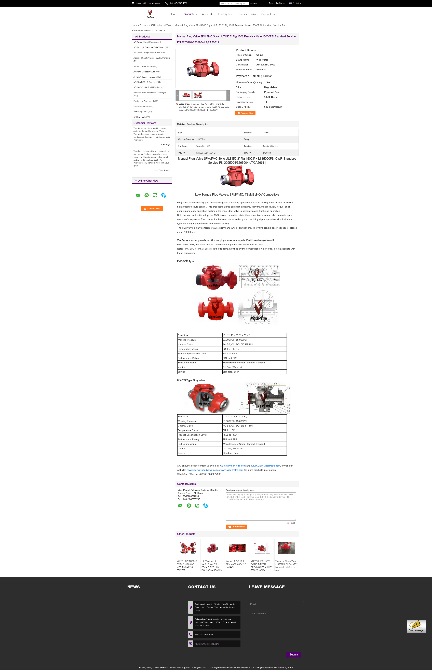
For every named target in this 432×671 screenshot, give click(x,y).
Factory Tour (225, 14)
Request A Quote (277, 3)
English (296, 3)
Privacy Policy (145, 667)
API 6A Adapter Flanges (144, 77)
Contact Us (268, 14)
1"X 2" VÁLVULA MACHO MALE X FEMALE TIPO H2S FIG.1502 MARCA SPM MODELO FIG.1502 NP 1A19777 (211, 569)
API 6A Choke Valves (143, 66)
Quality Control (247, 14)
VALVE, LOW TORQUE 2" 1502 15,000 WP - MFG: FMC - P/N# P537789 (187, 565)
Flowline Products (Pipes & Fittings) (149, 92)
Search (253, 3)
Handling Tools (140, 111)
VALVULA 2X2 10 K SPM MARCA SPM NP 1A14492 (236, 564)
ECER (290, 667)
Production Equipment (143, 101)
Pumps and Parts (141, 106)
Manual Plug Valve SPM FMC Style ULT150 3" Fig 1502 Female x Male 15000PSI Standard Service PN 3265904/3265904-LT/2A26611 (204, 107)
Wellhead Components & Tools (147, 52)
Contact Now (247, 113)
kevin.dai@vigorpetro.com (148, 3)
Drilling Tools (139, 117)
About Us (207, 14)
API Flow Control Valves (161, 25)
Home (175, 14)
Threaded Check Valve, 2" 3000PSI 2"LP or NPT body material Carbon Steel (286, 565)
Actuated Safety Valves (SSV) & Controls (151, 58)
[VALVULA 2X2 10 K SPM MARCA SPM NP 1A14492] (237, 548)
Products (189, 14)
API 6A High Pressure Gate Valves (149, 47)
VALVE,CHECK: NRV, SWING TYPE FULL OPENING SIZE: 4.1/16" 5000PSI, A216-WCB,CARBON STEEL (261, 567)
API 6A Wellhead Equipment (146, 42)
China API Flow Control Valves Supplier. (172, 667)
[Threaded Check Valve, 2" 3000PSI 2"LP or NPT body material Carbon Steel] (286, 548)
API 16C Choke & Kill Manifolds (147, 87)
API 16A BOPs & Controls (144, 82)
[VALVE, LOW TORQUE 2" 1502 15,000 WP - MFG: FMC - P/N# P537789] (188, 548)
